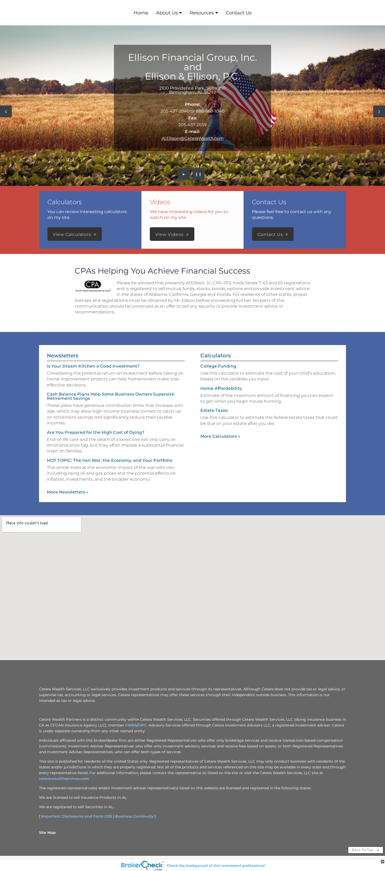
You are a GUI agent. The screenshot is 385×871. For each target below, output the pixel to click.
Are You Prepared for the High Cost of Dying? (95, 432)
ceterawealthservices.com (64, 778)
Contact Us (239, 13)
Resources (202, 13)
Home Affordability (221, 388)
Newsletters (62, 355)
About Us (167, 13)
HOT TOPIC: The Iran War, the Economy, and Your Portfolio (109, 460)
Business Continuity (134, 816)
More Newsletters (68, 492)
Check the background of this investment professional (216, 865)
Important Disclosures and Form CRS (76, 816)
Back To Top (363, 850)
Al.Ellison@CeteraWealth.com (193, 138)
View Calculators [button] (72, 234)
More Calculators (220, 436)
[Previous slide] (6, 111)
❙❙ (198, 174)
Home (141, 13)
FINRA (131, 725)
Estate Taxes (214, 410)
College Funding (218, 366)
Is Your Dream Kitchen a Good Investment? (93, 366)
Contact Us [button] (270, 234)
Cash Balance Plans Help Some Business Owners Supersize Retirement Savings (110, 396)
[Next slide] (379, 111)
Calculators (215, 355)
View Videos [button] (169, 234)
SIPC (142, 725)
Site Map (47, 832)
